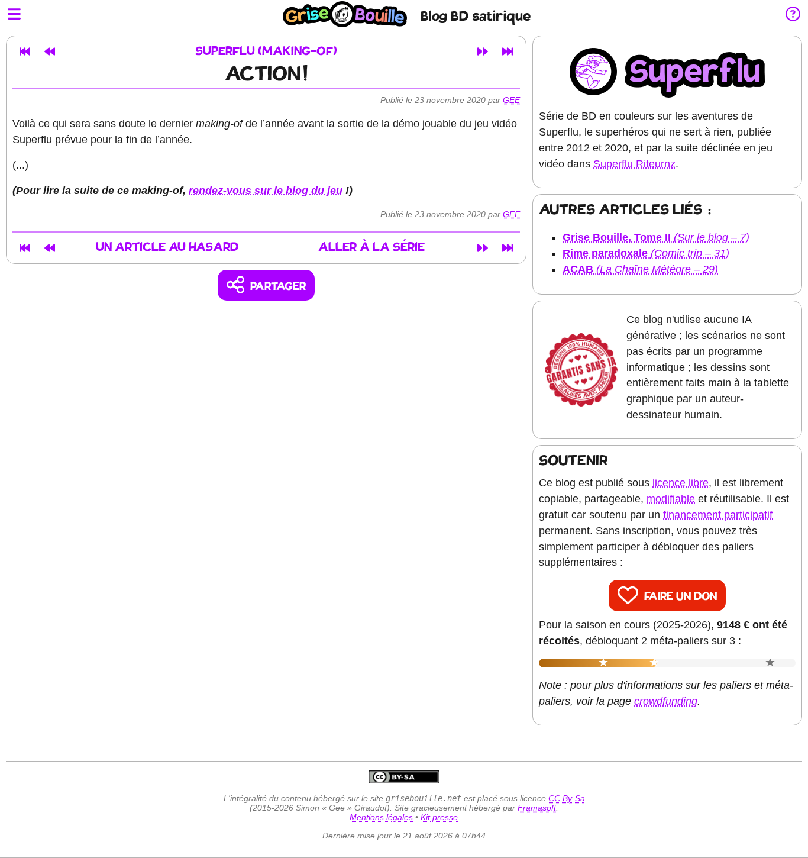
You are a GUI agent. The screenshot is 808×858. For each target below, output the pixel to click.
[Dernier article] (507, 51)
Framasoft (537, 807)
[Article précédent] (49, 51)
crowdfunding (665, 701)
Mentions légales (381, 817)
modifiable (671, 499)
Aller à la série (371, 248)
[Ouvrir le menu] (14, 15)
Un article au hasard (167, 248)
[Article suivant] (482, 51)
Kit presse (439, 817)
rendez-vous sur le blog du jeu (265, 190)
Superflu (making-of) (266, 52)
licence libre (680, 483)
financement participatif (718, 515)
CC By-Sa (566, 798)
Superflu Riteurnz (634, 164)
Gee (511, 100)
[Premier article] (24, 51)
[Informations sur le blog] (793, 15)
